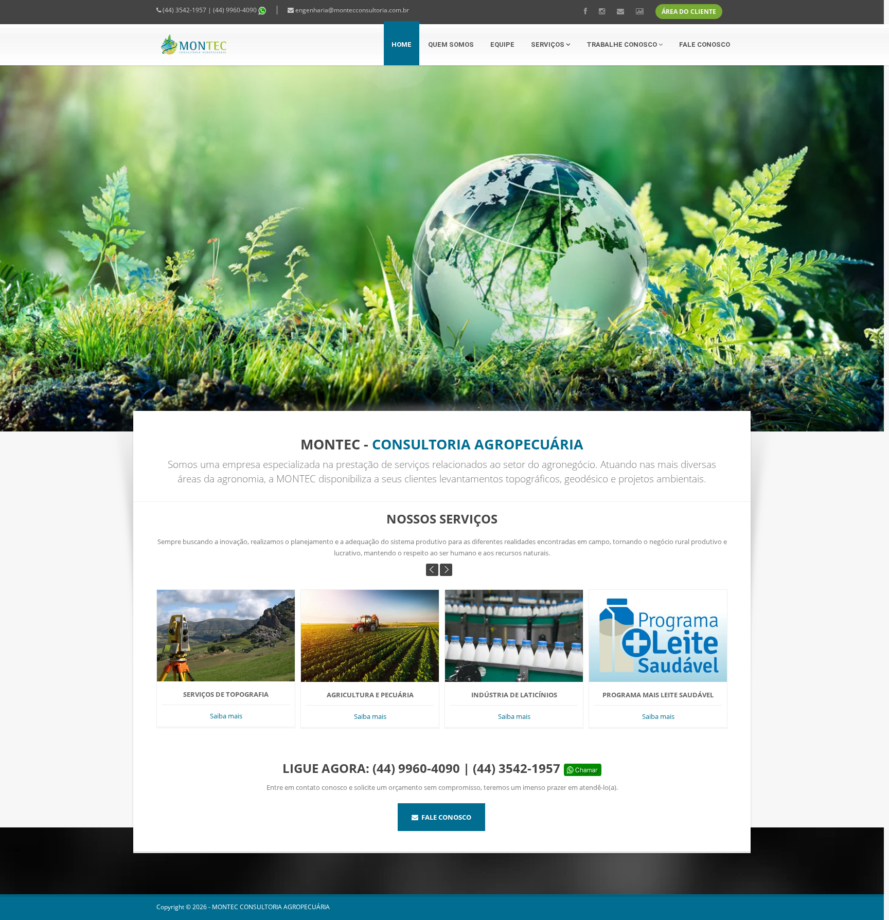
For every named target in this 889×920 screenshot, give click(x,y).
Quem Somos (451, 44)
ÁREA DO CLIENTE (689, 11)
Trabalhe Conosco (622, 44)
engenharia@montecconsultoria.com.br (352, 10)
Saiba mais (209, 716)
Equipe (502, 44)
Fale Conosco (704, 44)
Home (402, 44)
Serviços (548, 44)
